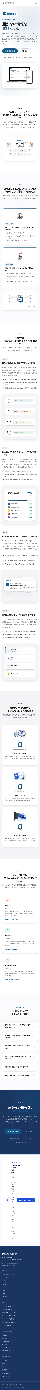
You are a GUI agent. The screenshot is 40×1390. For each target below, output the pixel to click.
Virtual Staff (5, 1278)
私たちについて (6, 1373)
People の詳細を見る (11, 919)
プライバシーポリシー (7, 1387)
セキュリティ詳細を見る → (26, 1200)
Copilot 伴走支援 (7, 1309)
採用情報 (4, 1370)
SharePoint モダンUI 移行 (9, 1316)
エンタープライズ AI (7, 1306)
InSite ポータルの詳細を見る (12, 979)
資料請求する (11, 51)
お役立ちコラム (6, 1351)
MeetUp (4, 1290)
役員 (3, 1367)
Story (3, 1287)
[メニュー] (36, 2)
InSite (3, 1293)
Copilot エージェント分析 (9, 1312)
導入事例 (4, 1344)
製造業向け (5, 1338)
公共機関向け (5, 1341)
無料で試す (25, 51)
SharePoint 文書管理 (8, 1319)
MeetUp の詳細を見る (11, 949)
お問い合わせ (5, 1376)
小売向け (4, 1335)
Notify (4, 1281)
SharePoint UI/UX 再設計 (9, 1322)
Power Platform (6, 1325)
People (4, 1284)
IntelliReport (5, 1296)
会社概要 (4, 1360)
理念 (3, 1363)
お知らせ (4, 1347)
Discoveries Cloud (7, 1274)
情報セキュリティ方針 (19, 1387)
